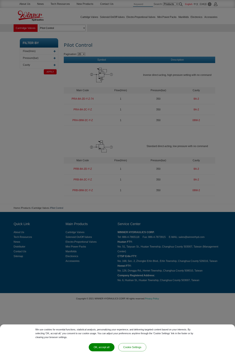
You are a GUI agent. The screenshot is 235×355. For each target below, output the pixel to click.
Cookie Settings (132, 347)
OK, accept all (102, 347)
